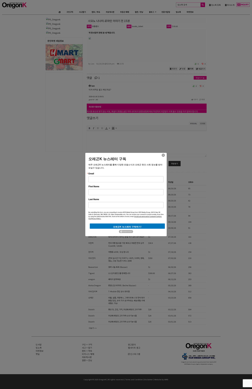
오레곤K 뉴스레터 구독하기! (127, 226)
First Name (93, 186)
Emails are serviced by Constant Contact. (148, 216)
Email (91, 174)
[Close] (163, 155)
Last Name (93, 199)
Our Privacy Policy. (94, 218)
